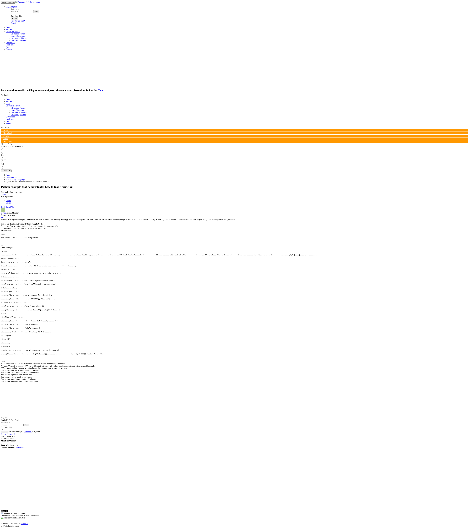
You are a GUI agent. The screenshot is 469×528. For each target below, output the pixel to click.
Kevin (3, 213)
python (3, 194)
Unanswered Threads (19, 112)
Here (100, 90)
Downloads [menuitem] (10, 43)
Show (36, 11)
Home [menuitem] (8, 27)
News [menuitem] (8, 47)
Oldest (8, 201)
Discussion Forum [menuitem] (18, 34)
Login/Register (11, 7)
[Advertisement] (234, 69)
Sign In (14, 18)
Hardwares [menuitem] (10, 45)
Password (5, 422)
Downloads (10, 117)
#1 (2, 217)
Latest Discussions (18, 110)
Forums (6, 136)
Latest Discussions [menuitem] (18, 36)
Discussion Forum (13, 106)
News (8, 121)
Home (8, 99)
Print (12, 207)
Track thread (6, 207)
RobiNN (24, 524)
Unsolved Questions (18, 115)
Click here (28, 432)
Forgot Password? (18, 21)
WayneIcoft (20, 447)
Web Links (7, 141)
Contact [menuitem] (9, 49)
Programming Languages (15, 179)
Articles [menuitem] (9, 29)
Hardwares (10, 119)
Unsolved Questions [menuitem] (18, 40)
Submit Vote (6, 171)
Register (14, 23)
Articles (9, 101)
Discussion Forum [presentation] (13, 32)
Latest (8, 203)
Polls (8, 104)
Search (8, 123)
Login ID (5, 420)
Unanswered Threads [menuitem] (19, 38)
